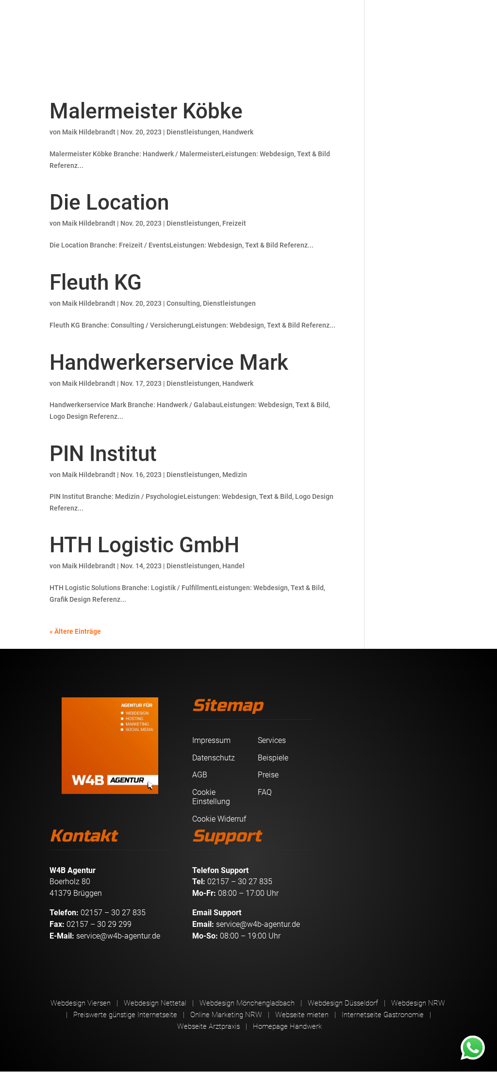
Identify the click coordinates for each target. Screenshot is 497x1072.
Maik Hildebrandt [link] (89, 132)
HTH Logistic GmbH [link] (144, 545)
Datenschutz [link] (213, 757)
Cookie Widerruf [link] (219, 819)
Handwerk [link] (237, 132)
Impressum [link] (211, 740)
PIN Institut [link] (103, 453)
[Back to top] (487, 1001)
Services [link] (272, 740)
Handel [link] (233, 566)
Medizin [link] (234, 474)
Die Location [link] (109, 202)
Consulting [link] (183, 303)
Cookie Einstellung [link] (211, 797)
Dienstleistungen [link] (192, 132)
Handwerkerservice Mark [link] (169, 362)
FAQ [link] (265, 792)
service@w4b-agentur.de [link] (118, 935)
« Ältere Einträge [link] (75, 631)
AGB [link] (199, 774)
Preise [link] (268, 774)
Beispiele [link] (273, 757)
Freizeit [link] (234, 223)
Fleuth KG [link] (96, 282)
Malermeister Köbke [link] (146, 111)
